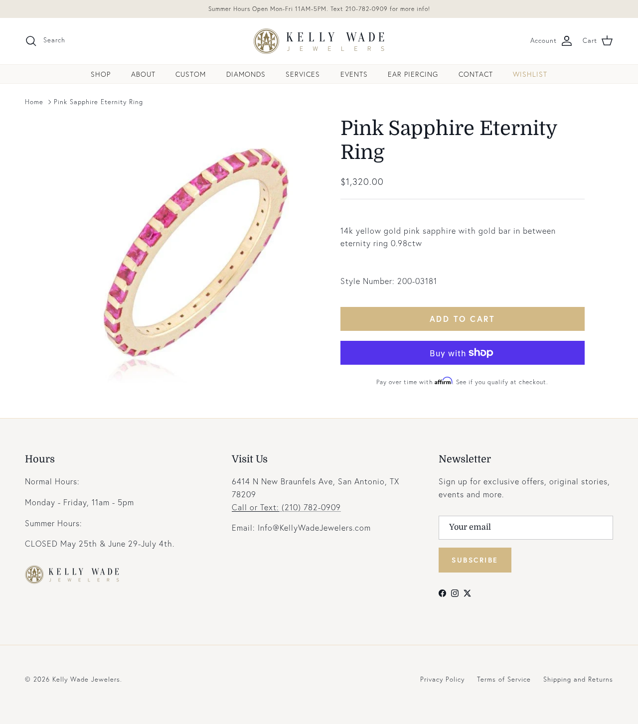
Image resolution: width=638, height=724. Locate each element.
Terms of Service (504, 679)
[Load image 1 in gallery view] (186, 250)
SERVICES (303, 74)
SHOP (101, 74)
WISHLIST (530, 74)
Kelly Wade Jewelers (86, 679)
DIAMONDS (246, 74)
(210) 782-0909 (286, 507)
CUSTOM (190, 74)
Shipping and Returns (578, 679)
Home (34, 102)
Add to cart (462, 318)
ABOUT (143, 74)
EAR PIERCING (413, 74)
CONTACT (476, 74)
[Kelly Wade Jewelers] (319, 41)
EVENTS (354, 74)
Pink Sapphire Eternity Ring (98, 102)
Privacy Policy (442, 679)
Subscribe (475, 560)
